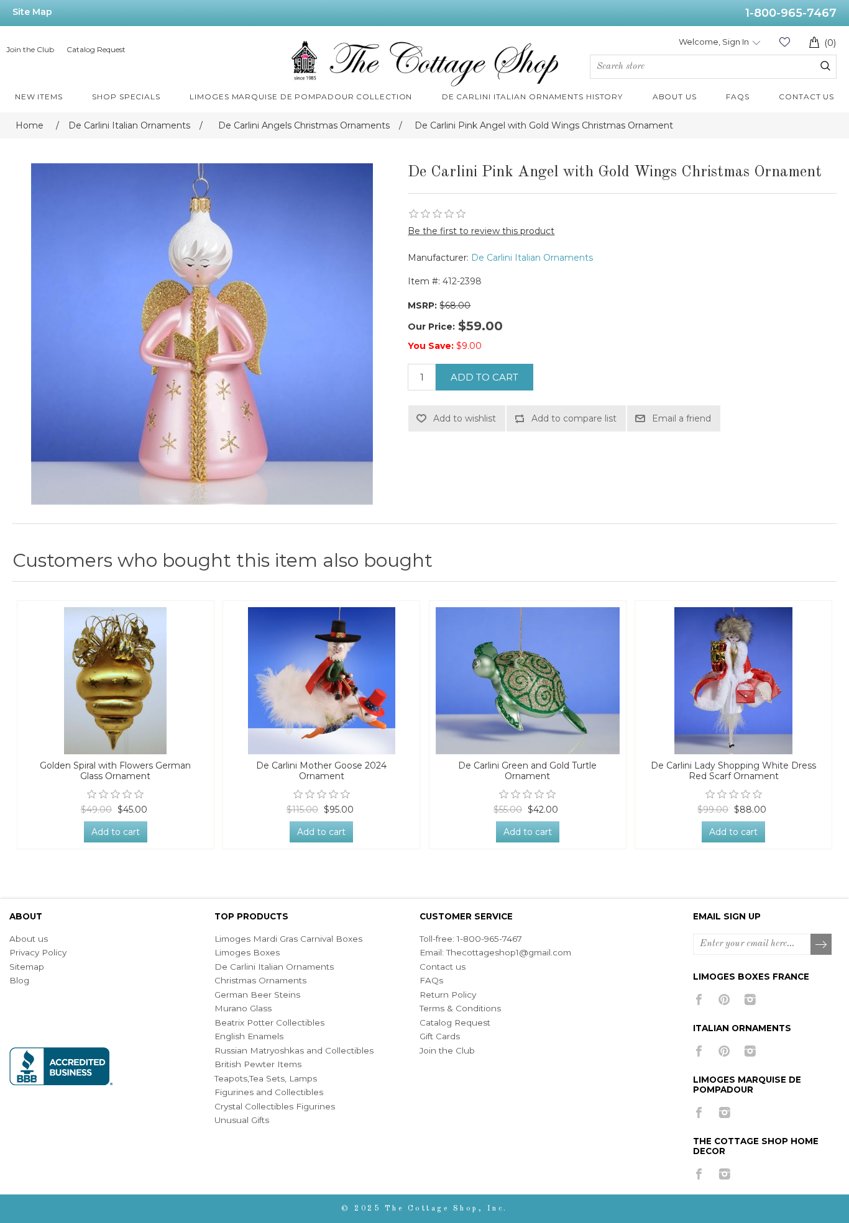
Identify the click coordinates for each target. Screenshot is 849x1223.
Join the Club (30, 49)
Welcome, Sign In (714, 42)
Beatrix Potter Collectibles (269, 1022)
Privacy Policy (38, 952)
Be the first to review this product (481, 231)
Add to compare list (574, 418)
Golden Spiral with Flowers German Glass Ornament (115, 771)
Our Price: (431, 326)
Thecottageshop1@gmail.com (508, 952)
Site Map (32, 11)
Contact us (443, 967)
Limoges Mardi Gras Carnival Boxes (288, 939)
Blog (19, 980)
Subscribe (821, 945)
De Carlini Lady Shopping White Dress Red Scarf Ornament (733, 771)
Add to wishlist (464, 418)
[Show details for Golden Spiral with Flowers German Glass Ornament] (116, 680)
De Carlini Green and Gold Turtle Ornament (527, 771)
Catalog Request (96, 49)
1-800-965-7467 (791, 13)
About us (28, 939)
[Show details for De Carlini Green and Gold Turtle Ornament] (528, 680)
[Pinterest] (724, 999)
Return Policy (448, 995)
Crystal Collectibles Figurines (274, 1106)
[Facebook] (699, 999)
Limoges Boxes (247, 952)
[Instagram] (750, 999)
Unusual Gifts (241, 1120)
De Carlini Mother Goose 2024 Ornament (321, 771)
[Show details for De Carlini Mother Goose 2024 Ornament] (321, 680)
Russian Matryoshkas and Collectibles (294, 1050)
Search (825, 66)
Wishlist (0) (784, 42)
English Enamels (248, 1036)
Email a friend (681, 418)
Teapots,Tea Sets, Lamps (265, 1078)
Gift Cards (440, 1036)
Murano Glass (243, 1008)
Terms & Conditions (460, 1008)
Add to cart (484, 377)
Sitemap (26, 967)
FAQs (431, 980)
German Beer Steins (257, 995)
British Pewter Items (257, 1064)
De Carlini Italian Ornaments (532, 257)
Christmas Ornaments (260, 980)
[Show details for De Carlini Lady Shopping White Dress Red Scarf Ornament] (733, 680)
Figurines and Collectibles (268, 1092)
